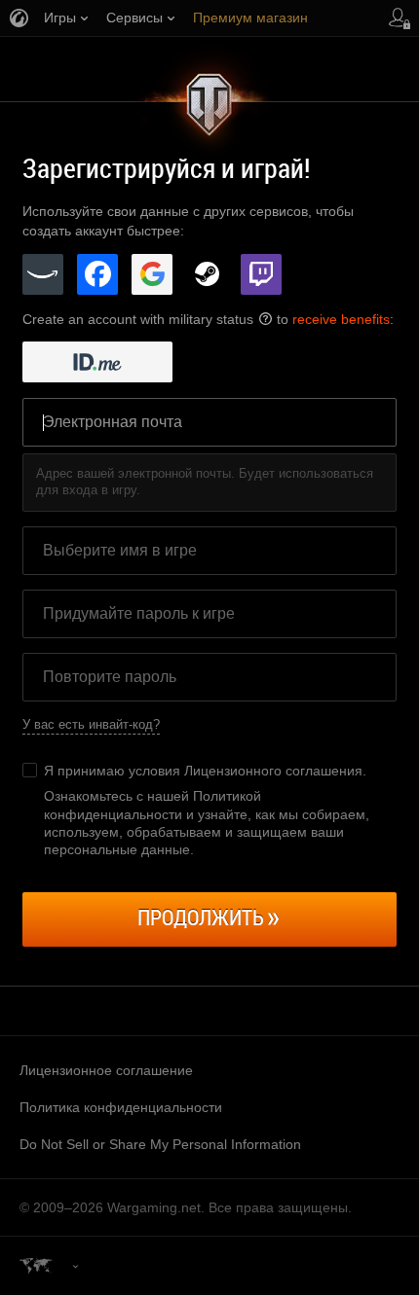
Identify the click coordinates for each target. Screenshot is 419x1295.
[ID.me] (97, 362)
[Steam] (206, 274)
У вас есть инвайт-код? (91, 724)
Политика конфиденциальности (120, 1107)
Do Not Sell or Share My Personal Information (160, 1144)
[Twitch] (261, 274)
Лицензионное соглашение (106, 1070)
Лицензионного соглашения (273, 770)
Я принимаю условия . (205, 770)
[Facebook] (97, 274)
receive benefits (341, 319)
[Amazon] (42, 274)
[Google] (152, 274)
